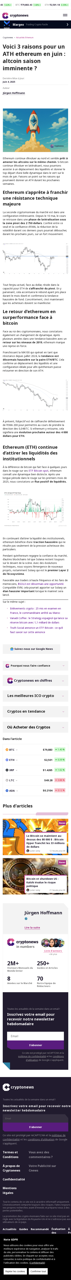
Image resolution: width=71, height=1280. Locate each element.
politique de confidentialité (32, 1056)
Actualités (9, 1229)
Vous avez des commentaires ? (41, 1154)
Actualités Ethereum (24, 37)
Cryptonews (8, 37)
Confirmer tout (38, 1271)
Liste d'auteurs (53, 950)
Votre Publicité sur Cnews (42, 1168)
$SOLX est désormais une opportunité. (41, 584)
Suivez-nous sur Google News (33, 649)
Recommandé (40, 1229)
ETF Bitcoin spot (38, 470)
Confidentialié (37, 1262)
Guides (23, 1229)
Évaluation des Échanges (58, 1232)
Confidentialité (12, 1179)
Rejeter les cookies (15, 1271)
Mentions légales (10, 1190)
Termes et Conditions (10, 1154)
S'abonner (35, 1045)
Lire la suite (32, 927)
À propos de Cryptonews (11, 1168)
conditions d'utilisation (41, 1139)
